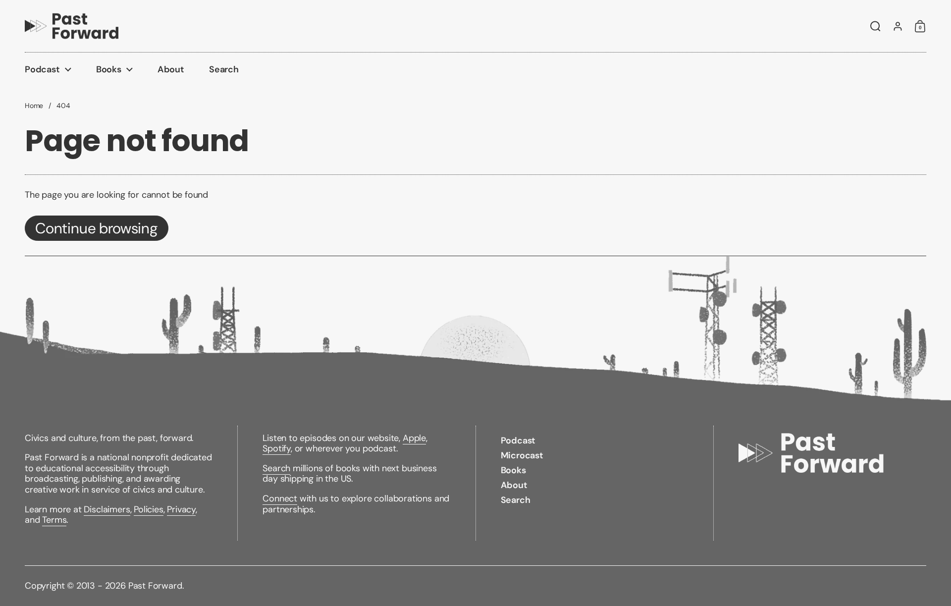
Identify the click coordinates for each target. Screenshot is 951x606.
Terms (54, 520)
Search (276, 468)
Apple (414, 438)
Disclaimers (107, 509)
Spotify (277, 448)
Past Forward (155, 586)
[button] (875, 26)
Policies (148, 509)
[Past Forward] (71, 26)
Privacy (181, 509)
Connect (280, 498)
